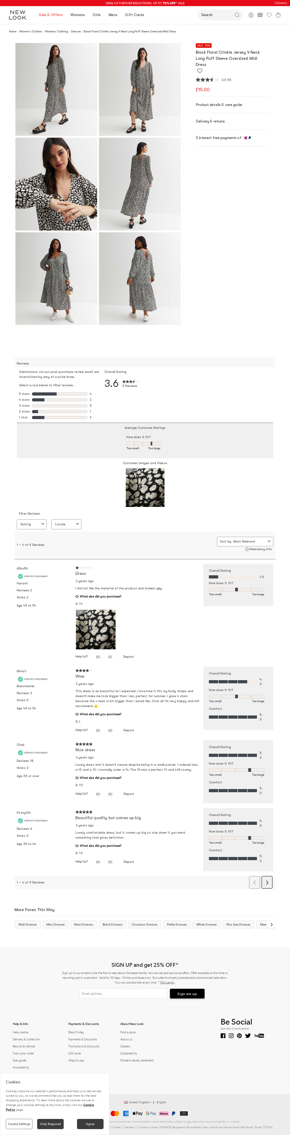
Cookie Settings (19, 1124)
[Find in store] (260, 14)
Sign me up (187, 994)
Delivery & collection (26, 1039)
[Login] (251, 14)
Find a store (127, 1032)
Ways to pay (76, 1060)
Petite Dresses (177, 924)
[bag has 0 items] (278, 14)
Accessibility (21, 1067)
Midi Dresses (28, 924)
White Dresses (206, 924)
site (189, 1121)
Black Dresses (112, 924)
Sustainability (128, 1053)
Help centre (20, 1032)
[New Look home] (19, 15)
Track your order (23, 1053)
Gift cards (74, 1053)
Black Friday (76, 1032)
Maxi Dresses (83, 924)
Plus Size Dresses (238, 924)
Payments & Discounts (82, 1039)
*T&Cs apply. (280, 2)
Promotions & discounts (83, 1046)
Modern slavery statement (137, 1060)
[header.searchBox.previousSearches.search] (237, 14)
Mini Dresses (55, 924)
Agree (90, 1124)
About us (126, 1039)
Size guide (19, 1060)
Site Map (129, 1127)
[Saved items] (269, 14)
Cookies (116, 1127)
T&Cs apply (167, 982)
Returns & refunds (24, 1046)
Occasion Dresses (144, 924)
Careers (125, 1046)
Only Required (50, 1124)
